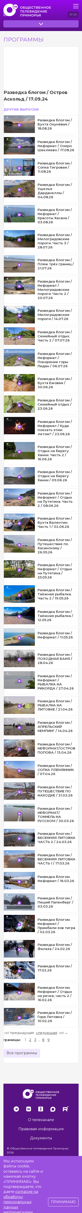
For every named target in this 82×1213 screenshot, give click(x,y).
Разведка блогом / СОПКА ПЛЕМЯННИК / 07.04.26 (56, 769)
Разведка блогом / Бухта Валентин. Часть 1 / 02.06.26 (55, 522)
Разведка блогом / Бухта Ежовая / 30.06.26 (55, 383)
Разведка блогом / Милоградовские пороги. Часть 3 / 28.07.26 (55, 241)
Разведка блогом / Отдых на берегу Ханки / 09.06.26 (55, 476)
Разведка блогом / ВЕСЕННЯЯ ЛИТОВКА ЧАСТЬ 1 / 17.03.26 (56, 859)
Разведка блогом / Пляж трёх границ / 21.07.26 (56, 264)
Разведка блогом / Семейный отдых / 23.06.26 (55, 404)
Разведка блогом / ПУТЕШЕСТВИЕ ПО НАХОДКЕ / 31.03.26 (55, 791)
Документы (41, 1138)
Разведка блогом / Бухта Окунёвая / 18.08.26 (55, 124)
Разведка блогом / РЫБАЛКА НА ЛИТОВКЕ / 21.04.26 (55, 705)
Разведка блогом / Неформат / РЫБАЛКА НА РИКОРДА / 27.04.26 (56, 682)
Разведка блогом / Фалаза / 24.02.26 (55, 946)
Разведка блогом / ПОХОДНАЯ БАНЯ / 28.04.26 (55, 658)
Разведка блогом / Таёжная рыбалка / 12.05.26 (55, 615)
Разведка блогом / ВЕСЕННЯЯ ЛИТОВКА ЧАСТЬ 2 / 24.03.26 (56, 837)
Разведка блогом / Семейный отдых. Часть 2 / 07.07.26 (55, 336)
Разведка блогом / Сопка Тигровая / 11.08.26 (55, 167)
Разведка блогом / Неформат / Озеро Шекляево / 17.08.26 (56, 146)
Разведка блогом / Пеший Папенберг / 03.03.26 (55, 902)
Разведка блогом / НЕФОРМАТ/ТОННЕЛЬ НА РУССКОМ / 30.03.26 (56, 814)
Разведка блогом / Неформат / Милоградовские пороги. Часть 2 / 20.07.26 (55, 289)
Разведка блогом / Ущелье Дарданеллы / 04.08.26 (55, 190)
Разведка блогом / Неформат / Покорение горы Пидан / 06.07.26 (55, 359)
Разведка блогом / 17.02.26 (55, 968)
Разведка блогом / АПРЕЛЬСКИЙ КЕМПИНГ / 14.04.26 (55, 726)
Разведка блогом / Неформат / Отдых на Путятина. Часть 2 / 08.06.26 (55, 499)
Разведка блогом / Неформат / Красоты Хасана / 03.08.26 (55, 216)
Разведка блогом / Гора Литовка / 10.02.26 (55, 1016)
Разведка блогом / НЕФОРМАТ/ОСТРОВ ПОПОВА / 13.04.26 (56, 748)
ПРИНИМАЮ (63, 1202)
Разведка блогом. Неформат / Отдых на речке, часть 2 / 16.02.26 (55, 993)
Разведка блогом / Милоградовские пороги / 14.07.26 (55, 314)
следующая (46, 1033)
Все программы (22, 1053)
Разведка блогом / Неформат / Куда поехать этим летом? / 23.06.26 (55, 427)
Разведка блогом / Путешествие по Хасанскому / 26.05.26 (55, 546)
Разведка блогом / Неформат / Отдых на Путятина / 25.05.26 (55, 571)
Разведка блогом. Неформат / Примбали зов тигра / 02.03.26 (56, 925)
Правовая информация (41, 1129)
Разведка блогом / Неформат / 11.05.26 (55, 635)
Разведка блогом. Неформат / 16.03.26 (56, 879)
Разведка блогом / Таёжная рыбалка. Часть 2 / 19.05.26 (55, 594)
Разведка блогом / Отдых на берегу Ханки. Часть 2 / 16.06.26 (55, 453)
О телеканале (41, 1120)
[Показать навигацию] (76, 6)
